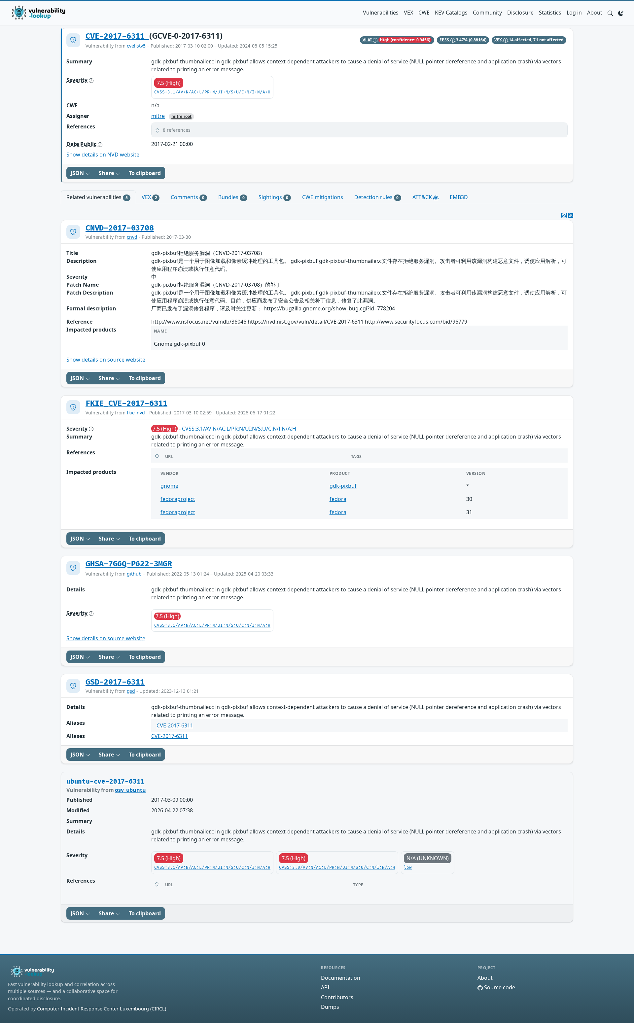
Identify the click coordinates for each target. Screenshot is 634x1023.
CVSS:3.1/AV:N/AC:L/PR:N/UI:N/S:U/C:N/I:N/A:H (212, 92)
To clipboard (145, 173)
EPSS (445, 40)
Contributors (337, 997)
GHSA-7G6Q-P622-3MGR (129, 564)
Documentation (340, 977)
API (325, 987)
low (408, 867)
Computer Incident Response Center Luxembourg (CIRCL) (101, 1008)
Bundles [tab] (231, 197)
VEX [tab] (149, 197)
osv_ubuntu (130, 790)
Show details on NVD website (102, 154)
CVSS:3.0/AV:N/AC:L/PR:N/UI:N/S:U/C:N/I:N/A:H (337, 867)
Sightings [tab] (273, 197)
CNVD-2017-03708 (120, 228)
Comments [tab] (187, 197)
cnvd (132, 237)
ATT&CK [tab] (422, 197)
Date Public (82, 144)
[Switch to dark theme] (621, 12)
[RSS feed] (570, 215)
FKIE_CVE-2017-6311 (126, 403)
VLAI (368, 40)
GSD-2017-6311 (115, 682)
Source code (499, 987)
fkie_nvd (136, 412)
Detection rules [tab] (376, 197)
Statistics (550, 12)
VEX (408, 12)
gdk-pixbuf (343, 485)
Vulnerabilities (381, 12)
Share (107, 173)
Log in (574, 12)
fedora (338, 499)
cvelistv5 (136, 46)
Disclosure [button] (520, 12)
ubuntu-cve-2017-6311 (105, 782)
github (134, 574)
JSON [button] (78, 173)
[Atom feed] (564, 215)
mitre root (181, 116)
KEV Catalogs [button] (451, 12)
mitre (158, 116)
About (594, 12)
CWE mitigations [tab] (322, 197)
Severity (77, 80)
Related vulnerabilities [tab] (97, 197)
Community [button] (487, 12)
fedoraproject (177, 499)
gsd (131, 691)
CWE (424, 12)
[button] (610, 12)
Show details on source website (105, 359)
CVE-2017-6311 (117, 36)
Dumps (330, 1006)
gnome (169, 485)
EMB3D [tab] (459, 197)
